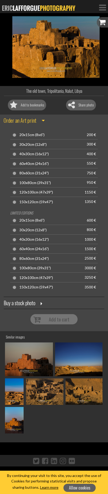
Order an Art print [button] (20, 120)
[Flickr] (72, 460)
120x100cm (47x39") (36, 192)
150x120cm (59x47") (36, 202)
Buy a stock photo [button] (19, 303)
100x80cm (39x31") (35, 183)
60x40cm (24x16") (34, 164)
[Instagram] (63, 460)
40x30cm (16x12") (34, 154)
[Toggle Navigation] (102, 7)
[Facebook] (45, 460)
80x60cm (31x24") (34, 173)
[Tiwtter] (36, 460)
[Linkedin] (54, 460)
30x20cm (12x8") (33, 144)
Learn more (49, 487)
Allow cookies (79, 488)
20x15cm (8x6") (32, 135)
